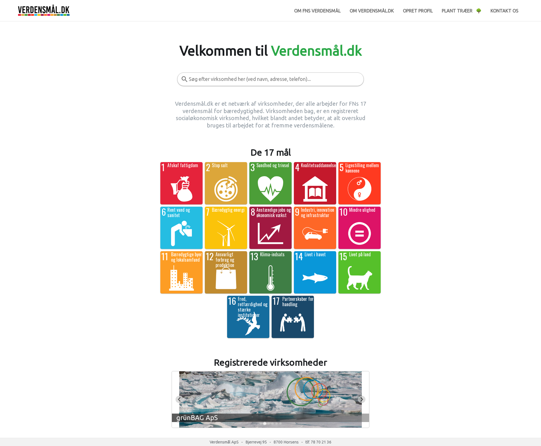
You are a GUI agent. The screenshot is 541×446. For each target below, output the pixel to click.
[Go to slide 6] (280, 423)
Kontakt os (504, 10)
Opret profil (418, 10)
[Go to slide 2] (264, 423)
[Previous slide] (179, 399)
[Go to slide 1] (261, 423)
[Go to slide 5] (276, 423)
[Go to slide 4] (272, 423)
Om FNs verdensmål (317, 10)
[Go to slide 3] (268, 423)
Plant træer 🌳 (462, 10)
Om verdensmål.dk (372, 10)
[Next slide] (361, 399)
